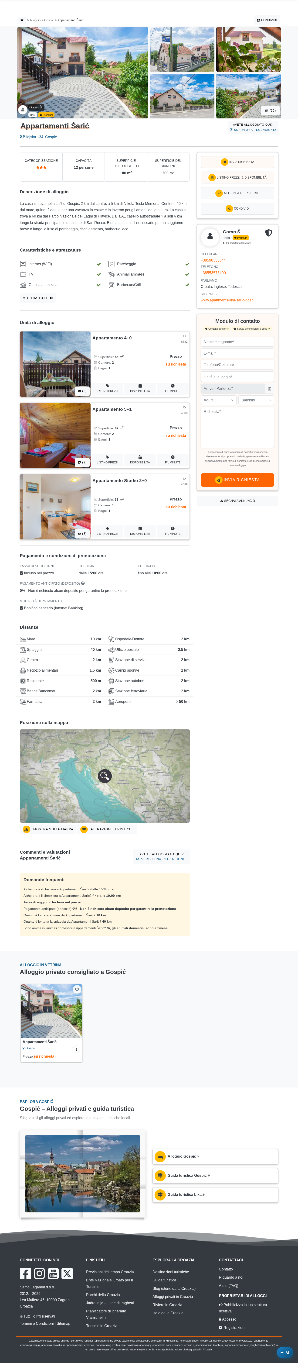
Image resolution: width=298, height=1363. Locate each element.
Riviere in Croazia (167, 1305)
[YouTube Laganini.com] (53, 1273)
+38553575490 (213, 273)
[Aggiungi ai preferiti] (77, 989)
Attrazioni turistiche (112, 829)
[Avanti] (75, 1011)
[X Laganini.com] (67, 1273)
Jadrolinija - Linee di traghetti (110, 1303)
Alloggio (35, 20)
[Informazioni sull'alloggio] (76, 1049)
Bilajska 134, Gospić (39, 137)
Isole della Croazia (167, 1313)
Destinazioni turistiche (170, 1272)
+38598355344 (213, 260)
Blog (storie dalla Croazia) (174, 1289)
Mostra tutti (36, 298)
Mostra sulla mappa (52, 829)
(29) (272, 110)
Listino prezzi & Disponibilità (241, 177)
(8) (84, 391)
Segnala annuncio (239, 501)
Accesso (228, 1319)
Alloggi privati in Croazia (172, 1297)
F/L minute (172, 391)
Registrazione (235, 1328)
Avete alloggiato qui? (254, 127)
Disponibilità (140, 391)
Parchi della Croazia (103, 1295)
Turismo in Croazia (101, 1326)
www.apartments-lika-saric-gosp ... (229, 300)
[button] (105, 776)
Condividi (268, 20)
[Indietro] (27, 1011)
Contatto (226, 1269)
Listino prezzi (107, 391)
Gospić (49, 20)
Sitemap (63, 1323)
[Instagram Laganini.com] (39, 1273)
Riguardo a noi (231, 1277)
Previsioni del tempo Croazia (110, 1272)
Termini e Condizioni (37, 1323)
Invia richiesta (241, 162)
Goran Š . (36, 107)
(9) (84, 462)
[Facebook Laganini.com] (25, 1273)
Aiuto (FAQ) (228, 1286)
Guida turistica (164, 1280)
